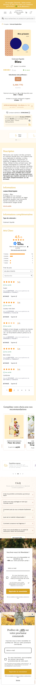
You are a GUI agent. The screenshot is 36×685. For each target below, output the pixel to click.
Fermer (18, 680)
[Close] (32, 614)
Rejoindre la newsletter (18, 591)
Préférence (23, 74)
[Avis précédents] (6, 390)
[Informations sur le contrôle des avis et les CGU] (27, 247)
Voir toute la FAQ (17, 537)
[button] (13, 473)
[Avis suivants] (29, 390)
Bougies (6, 24)
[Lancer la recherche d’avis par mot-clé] (31, 276)
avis (14, 70)
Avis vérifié (8, 285)
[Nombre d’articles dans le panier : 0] (26, 13)
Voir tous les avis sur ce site (18, 250)
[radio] (18, 79)
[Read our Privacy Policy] (28, 583)
